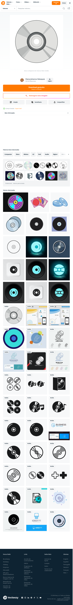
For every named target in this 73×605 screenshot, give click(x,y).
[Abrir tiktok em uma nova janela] (34, 597)
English (64, 559)
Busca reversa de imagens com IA (8, 578)
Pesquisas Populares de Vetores (28, 572)
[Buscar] (64, 8)
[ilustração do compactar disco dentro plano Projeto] (59, 247)
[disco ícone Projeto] (36, 224)
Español (64, 562)
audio (47, 154)
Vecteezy (6, 562)
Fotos (18, 2)
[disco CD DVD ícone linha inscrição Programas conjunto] (13, 338)
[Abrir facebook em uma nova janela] (22, 597)
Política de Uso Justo (61, 600)
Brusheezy (6, 559)
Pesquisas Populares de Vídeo (28, 584)
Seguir (50, 81)
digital (55, 154)
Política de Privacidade (62, 599)
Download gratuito (36, 88)
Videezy (5, 564)
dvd (39, 154)
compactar (8, 154)
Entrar (64, 3)
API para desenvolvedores (8, 573)
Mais (8, 4)
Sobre (45, 566)
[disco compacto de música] (13, 315)
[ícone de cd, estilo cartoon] (39, 202)
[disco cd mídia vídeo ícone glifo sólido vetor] (13, 521)
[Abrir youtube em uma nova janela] (40, 597)
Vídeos (26, 2)
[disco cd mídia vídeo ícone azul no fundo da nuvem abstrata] (59, 498)
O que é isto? (18, 108)
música (26, 154)
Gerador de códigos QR (6, 586)
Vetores (9, 2)
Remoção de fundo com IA (7, 582)
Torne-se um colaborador (48, 569)
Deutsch (64, 567)
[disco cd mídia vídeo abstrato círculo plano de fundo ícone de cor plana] (59, 521)
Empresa (6, 567)
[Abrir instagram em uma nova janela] (25, 597)
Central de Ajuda (47, 560)
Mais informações (10, 113)
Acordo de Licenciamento (28, 560)
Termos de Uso (50, 599)
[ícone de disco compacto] (13, 384)
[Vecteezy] (3, 3)
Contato (46, 563)
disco (17, 154)
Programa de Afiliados (28, 567)
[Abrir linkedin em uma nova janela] (28, 597)
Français (64, 570)
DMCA (26, 563)
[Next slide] (65, 154)
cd (33, 154)
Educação (6, 570)
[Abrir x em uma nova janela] (37, 597)
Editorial (36, 2)
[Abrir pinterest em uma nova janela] (31, 597)
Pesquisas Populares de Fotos (28, 578)
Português (65, 564)
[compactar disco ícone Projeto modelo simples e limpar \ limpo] (60, 202)
